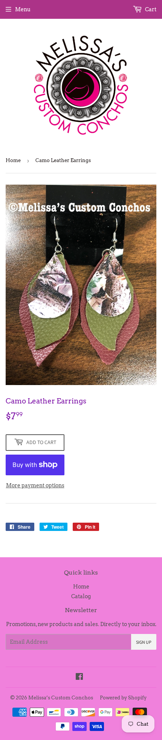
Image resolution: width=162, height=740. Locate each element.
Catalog (81, 596)
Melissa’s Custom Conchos (60, 698)
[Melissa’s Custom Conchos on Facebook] (79, 678)
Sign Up (143, 642)
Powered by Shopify (123, 698)
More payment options (35, 485)
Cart (150, 9)
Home (13, 160)
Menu (23, 9)
